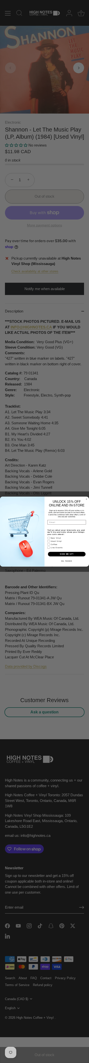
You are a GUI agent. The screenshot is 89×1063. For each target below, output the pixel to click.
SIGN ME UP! (67, 554)
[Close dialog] (86, 499)
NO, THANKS (66, 560)
